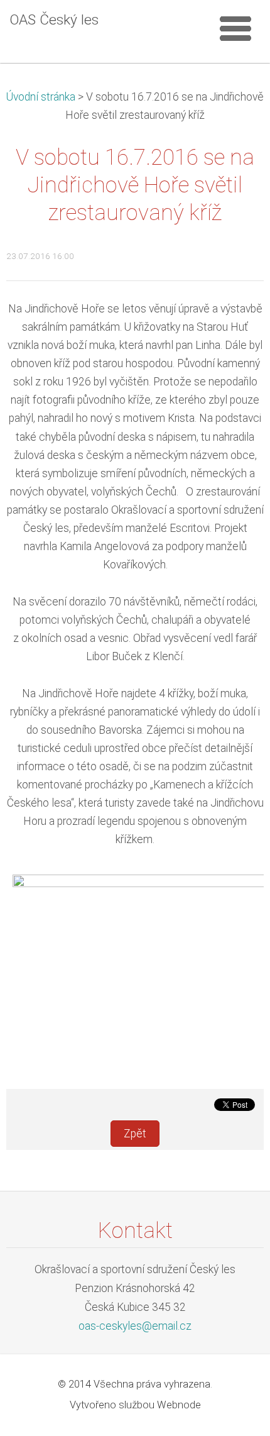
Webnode (179, 1405)
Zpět (135, 1133)
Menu (235, 28)
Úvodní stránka (40, 97)
